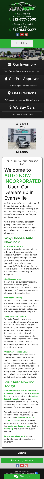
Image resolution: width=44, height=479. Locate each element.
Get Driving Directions (23, 460)
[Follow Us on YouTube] (22, 34)
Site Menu (22, 43)
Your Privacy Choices (28, 473)
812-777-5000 (24, 19)
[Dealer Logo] (22, 6)
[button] (2, 54)
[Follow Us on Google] (26, 34)
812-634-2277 (24, 30)
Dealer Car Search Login (22, 471)
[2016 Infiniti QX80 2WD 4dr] (22, 138)
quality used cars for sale (19, 426)
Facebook (20, 436)
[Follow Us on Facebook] (17, 34)
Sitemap (18, 473)
